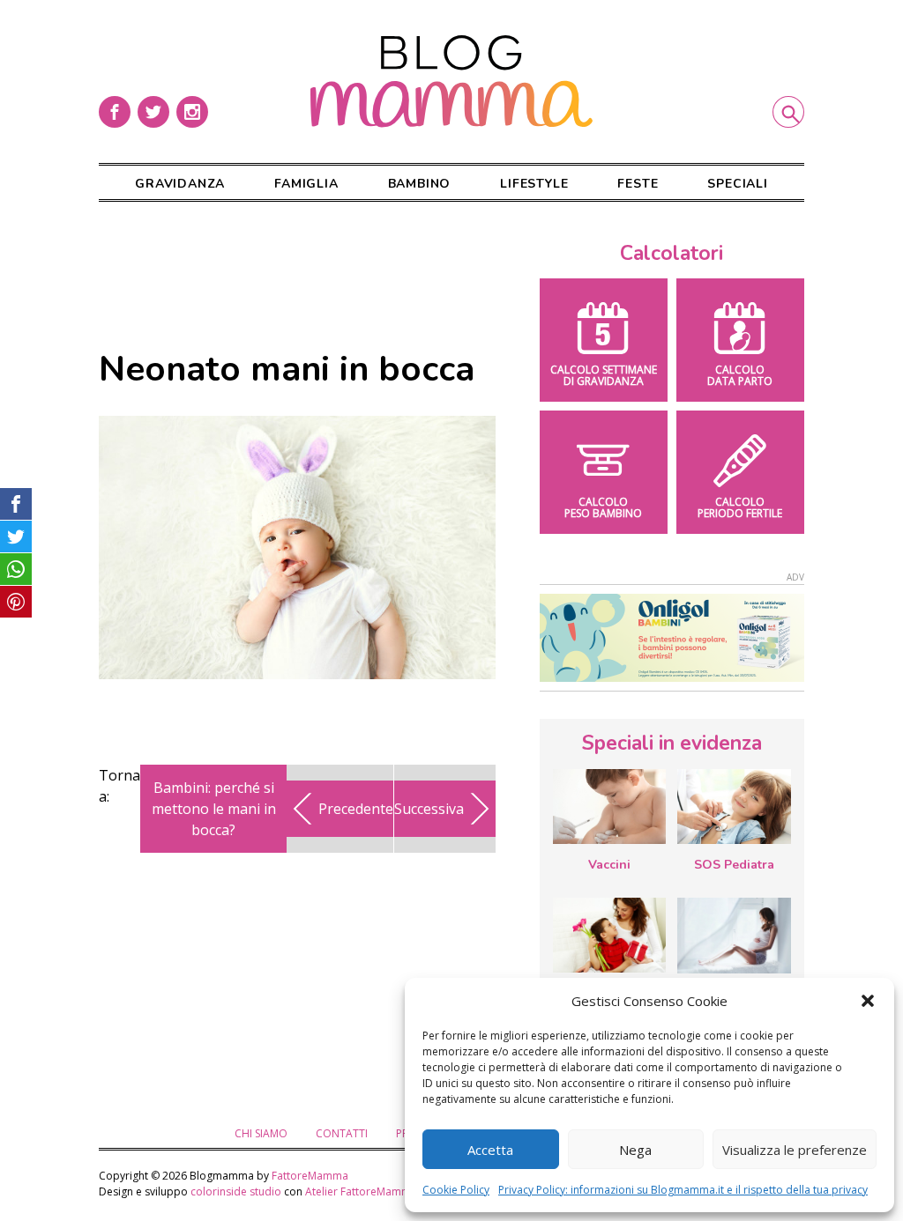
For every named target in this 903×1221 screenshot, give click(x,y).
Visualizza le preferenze (794, 1149)
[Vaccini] (609, 806)
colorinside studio (235, 1191)
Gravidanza (180, 183)
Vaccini (609, 864)
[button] (868, 1001)
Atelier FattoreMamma (361, 1191)
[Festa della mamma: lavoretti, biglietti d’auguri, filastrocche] (609, 935)
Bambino (420, 183)
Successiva (429, 808)
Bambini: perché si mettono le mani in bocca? (214, 809)
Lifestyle (534, 183)
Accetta (490, 1149)
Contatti (342, 1133)
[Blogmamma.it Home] (451, 81)
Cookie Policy (455, 1189)
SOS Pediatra (734, 864)
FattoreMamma (310, 1175)
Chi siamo (261, 1133)
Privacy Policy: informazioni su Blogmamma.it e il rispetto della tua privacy (683, 1189)
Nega (635, 1149)
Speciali (737, 183)
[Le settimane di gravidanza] (733, 935)
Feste (637, 183)
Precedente (355, 808)
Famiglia (306, 183)
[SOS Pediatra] (733, 806)
